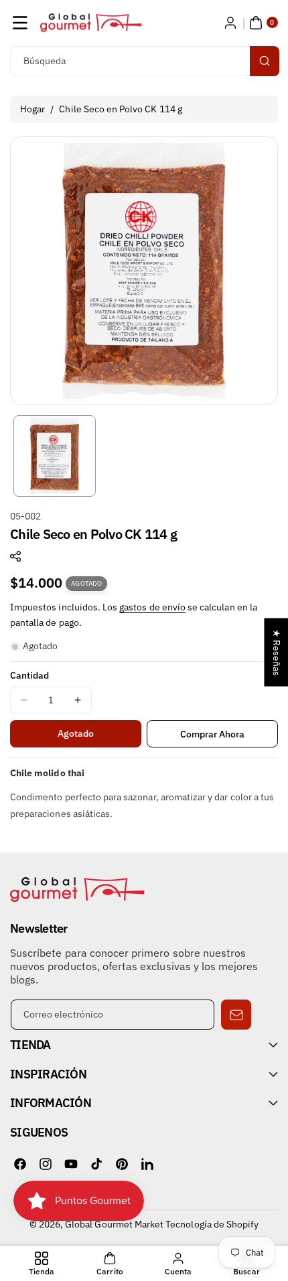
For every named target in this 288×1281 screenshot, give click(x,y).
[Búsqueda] (264, 61)
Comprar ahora (212, 734)
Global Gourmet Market (114, 1224)
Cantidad (29, 675)
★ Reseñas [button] (277, 652)
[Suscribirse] (236, 1015)
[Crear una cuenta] (230, 23)
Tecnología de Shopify (212, 1224)
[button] (20, 23)
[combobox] (144, 61)
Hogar (32, 109)
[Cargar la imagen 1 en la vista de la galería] (54, 456)
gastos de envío (152, 607)
